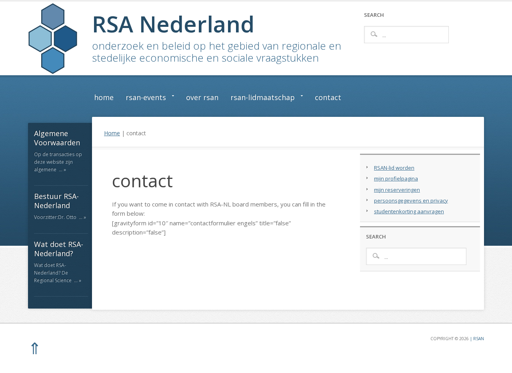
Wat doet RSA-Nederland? (58, 248)
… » (62, 169)
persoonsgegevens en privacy (411, 200)
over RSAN (202, 97)
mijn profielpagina (396, 178)
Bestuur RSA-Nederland (56, 200)
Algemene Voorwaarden (57, 137)
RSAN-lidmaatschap (259, 98)
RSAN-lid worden (394, 167)
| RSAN (476, 338)
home (104, 97)
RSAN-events (143, 98)
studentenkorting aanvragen (409, 211)
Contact (328, 97)
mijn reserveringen (397, 189)
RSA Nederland (173, 23)
